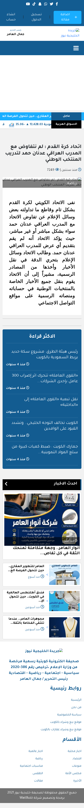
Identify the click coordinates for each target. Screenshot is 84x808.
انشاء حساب (11, 17)
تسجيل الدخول (36, 17)
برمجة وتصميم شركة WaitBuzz (42, 798)
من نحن (76, 707)
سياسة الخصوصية (69, 715)
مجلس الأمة (73, 773)
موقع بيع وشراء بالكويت (65, 722)
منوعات (76, 766)
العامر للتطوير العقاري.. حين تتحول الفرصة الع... (26, 568)
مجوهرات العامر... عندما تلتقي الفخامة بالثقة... (26, 621)
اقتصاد (76, 758)
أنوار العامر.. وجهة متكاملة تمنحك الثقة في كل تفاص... (46, 551)
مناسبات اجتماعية (31, 766)
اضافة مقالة (65, 17)
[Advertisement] (42, 83)
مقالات (38, 781)
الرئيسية (76, 700)
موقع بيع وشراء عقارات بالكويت (61, 729)
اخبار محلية (74, 751)
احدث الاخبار (65, 484)
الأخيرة (77, 781)
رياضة (39, 758)
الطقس (38, 773)
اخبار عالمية (36, 751)
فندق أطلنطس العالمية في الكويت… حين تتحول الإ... (25, 597)
